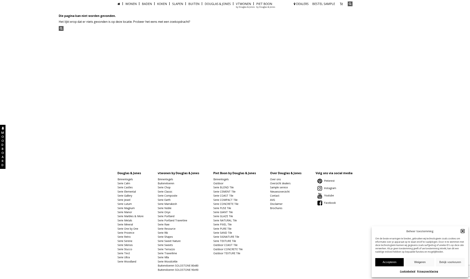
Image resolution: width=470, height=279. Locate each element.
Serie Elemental (127, 191)
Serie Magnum (126, 208)
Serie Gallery (125, 195)
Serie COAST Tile (223, 195)
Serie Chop (164, 187)
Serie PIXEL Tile (222, 224)
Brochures (276, 208)
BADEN (147, 4)
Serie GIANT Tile (223, 212)
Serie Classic (165, 191)
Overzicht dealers (280, 183)
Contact (274, 195)
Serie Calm (124, 183)
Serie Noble (164, 208)
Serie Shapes (165, 236)
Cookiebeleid (407, 271)
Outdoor (218, 183)
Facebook (330, 202)
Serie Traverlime (167, 253)
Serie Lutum (125, 204)
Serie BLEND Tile (223, 187)
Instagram (330, 188)
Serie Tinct (124, 253)
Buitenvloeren (166, 183)
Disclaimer (276, 204)
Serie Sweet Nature (169, 241)
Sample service (279, 187)
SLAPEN (177, 4)
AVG (272, 200)
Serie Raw (163, 224)
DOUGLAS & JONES (218, 4)
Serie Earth (164, 200)
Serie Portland (166, 216)
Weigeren (420, 262)
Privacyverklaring (427, 271)
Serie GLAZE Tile (223, 216)
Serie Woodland (127, 261)
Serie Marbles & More (131, 216)
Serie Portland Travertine (172, 220)
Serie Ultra (124, 257)
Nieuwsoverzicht (280, 191)
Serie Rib (163, 232)
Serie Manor (125, 212)
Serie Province (126, 232)
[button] (462, 231)
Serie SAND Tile (222, 232)
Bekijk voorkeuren (450, 262)
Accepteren (389, 262)
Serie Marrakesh (167, 204)
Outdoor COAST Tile (225, 245)
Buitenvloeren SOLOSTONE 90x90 (178, 269)
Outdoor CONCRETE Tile (228, 249)
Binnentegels (125, 179)
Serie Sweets (165, 245)
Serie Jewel (124, 200)
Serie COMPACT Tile (225, 200)
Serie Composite (167, 195)
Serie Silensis (125, 245)
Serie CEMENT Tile (224, 191)
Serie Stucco (125, 249)
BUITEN (194, 4)
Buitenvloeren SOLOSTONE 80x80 (178, 265)
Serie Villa (163, 257)
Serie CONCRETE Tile (225, 204)
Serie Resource (167, 228)
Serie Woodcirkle (168, 261)
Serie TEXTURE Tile (224, 241)
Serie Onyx (164, 212)
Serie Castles (125, 187)
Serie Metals (125, 220)
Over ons (275, 179)
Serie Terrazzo (166, 249)
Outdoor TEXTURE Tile (226, 253)
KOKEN (162, 4)
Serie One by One (128, 228)
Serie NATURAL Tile (225, 220)
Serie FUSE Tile (222, 208)
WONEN (131, 4)
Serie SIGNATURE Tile (226, 236)
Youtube (329, 195)
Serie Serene (125, 241)
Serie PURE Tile (222, 228)
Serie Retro (124, 236)
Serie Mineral (125, 224)
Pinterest (329, 180)
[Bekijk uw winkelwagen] (341, 4)
